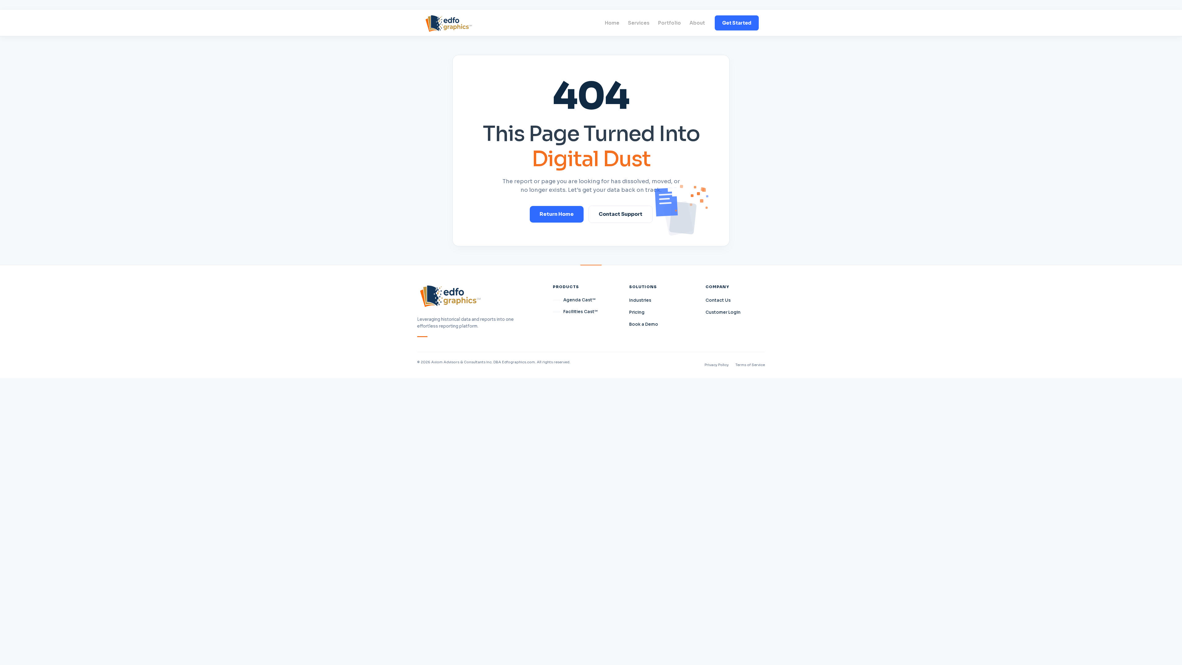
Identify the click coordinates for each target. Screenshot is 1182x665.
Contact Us (718, 300)
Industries (640, 300)
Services (638, 23)
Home (612, 23)
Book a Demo (643, 324)
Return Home (557, 214)
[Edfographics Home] (448, 23)
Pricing (637, 312)
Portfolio (669, 23)
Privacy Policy (717, 365)
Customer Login (723, 312)
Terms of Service (750, 365)
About (697, 23)
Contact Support (620, 214)
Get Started (736, 23)
